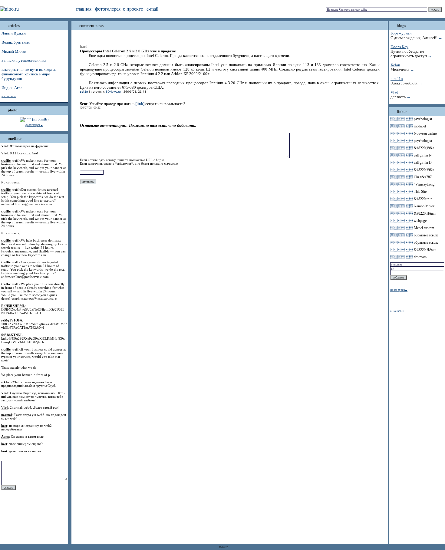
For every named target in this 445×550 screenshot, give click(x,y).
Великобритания (16, 42)
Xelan (395, 65)
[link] (139, 104)
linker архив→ (398, 289)
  (401, 119)
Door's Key (399, 47)
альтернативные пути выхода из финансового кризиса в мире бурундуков (29, 74)
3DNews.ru (113, 91)
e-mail (152, 9)
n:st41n (397, 79)
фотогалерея (107, 9)
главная (83, 9)
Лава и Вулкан (14, 33)
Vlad (394, 92)
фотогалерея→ (34, 125)
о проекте (133, 9)
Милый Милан (14, 51)
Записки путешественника (24, 60)
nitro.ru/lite (397, 311)
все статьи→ (9, 96)
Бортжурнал (401, 33)
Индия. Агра (12, 88)
